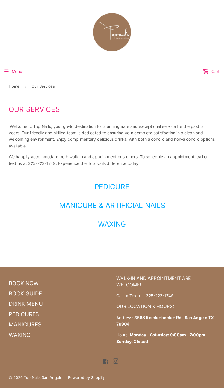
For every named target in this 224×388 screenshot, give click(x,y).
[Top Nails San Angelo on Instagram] (116, 361)
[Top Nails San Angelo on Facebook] (106, 361)
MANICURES (25, 324)
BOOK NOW (24, 283)
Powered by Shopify (86, 377)
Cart (215, 71)
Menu (17, 71)
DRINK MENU (26, 303)
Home (14, 86)
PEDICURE (112, 186)
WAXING (112, 224)
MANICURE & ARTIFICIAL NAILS (112, 205)
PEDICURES (24, 314)
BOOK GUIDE (25, 293)
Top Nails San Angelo (43, 377)
